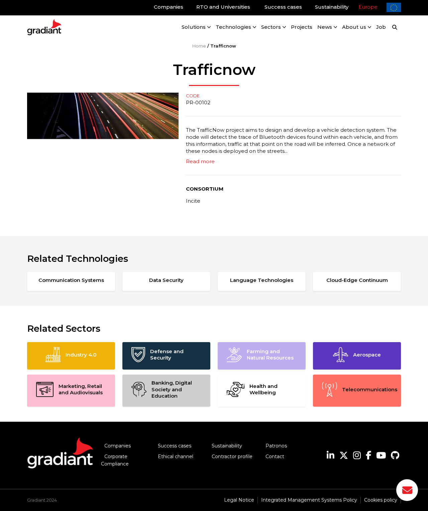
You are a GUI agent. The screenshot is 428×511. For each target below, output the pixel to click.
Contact (274, 456)
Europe (368, 7)
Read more (200, 161)
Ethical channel (175, 456)
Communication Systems (71, 280)
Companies (117, 446)
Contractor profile (232, 456)
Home (199, 45)
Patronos (276, 446)
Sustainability (227, 446)
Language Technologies (261, 280)
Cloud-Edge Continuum (357, 280)
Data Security (166, 280)
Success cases (174, 446)
